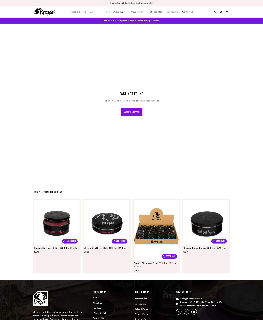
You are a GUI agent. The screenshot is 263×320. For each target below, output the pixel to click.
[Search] (215, 12)
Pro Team (97, 308)
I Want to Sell (99, 313)
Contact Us (98, 318)
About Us (97, 303)
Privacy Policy (141, 314)
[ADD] (169, 256)
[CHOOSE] (70, 241)
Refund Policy (141, 309)
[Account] (221, 12)
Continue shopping (131, 111)
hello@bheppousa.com (191, 299)
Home (96, 298)
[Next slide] (227, 3)
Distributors (140, 304)
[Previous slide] (34, 3)
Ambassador (141, 299)
